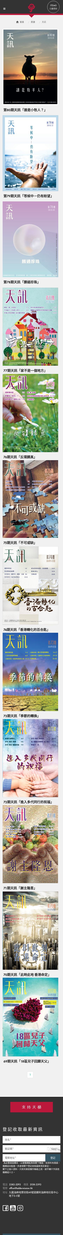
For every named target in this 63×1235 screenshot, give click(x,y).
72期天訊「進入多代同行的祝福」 (29, 802)
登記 (52, 1157)
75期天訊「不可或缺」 (20, 543)
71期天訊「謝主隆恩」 (20, 888)
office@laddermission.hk (21, 1188)
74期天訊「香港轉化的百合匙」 (27, 630)
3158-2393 (35, 1184)
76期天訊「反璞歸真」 (20, 457)
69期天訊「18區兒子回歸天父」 (27, 1061)
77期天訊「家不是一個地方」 (25, 371)
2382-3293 (15, 1184)
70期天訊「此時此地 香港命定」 (27, 975)
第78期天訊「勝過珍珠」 (22, 282)
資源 (33, 22)
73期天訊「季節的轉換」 (22, 716)
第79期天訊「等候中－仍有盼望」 (29, 196)
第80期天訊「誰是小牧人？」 (25, 110)
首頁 (22, 22)
